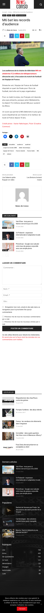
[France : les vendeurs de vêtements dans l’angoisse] (8, 424)
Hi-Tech (5, 250)
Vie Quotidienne (21, 15)
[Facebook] (11, 36)
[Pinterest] (22, 36)
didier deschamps (24, 147)
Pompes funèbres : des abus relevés (29, 410)
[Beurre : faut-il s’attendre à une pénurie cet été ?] (8, 533)
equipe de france (8, 151)
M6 (38, 151)
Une (14, 15)
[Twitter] (17, 36)
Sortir (9, 15)
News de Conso (12, 30)
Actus (10, 12)
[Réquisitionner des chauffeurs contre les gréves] (8, 401)
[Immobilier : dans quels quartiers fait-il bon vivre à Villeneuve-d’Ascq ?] (8, 436)
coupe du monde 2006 (10, 147)
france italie (31, 151)
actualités (12, 144)
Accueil (4, 12)
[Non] (41, 604)
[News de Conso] (3, 30)
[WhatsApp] (27, 36)
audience (20, 144)
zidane (9, 154)
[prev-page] (3, 255)
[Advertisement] (22, 365)
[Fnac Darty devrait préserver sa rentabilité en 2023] (8, 448)
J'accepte (22, 609)
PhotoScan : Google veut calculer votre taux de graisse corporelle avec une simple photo (27, 246)
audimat (27, 144)
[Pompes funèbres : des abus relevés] (8, 413)
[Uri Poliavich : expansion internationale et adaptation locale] (8, 236)
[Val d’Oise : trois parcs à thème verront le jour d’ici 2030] (8, 224)
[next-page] (7, 255)
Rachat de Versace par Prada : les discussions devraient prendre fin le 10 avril (28, 510)
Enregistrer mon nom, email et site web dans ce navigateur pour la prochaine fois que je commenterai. (21, 309)
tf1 (4, 154)
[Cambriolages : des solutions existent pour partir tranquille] (8, 522)
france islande (20, 151)
